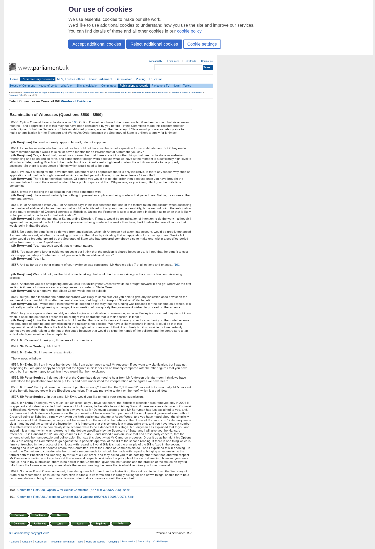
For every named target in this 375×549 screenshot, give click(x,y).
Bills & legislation (87, 85)
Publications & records (134, 85)
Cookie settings (202, 44)
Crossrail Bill (15, 95)
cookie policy (189, 31)
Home (14, 79)
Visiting (141, 79)
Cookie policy (144, 541)
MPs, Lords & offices (71, 79)
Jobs (80, 541)
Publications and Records (90, 92)
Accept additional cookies (96, 44)
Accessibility (155, 61)
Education (156, 79)
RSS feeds (190, 61)
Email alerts (173, 61)
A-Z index (14, 541)
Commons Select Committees (186, 92)
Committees (109, 85)
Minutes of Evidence (76, 101)
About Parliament (100, 79)
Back (126, 489)
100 (74, 122)
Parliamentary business (38, 79)
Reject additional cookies (154, 44)
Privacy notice (128, 541)
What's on (67, 85)
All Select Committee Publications (150, 92)
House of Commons (22, 85)
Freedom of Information (62, 541)
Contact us (207, 61)
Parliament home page (35, 92)
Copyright (114, 541)
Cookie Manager (160, 541)
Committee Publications (118, 92)
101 (177, 264)
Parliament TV (160, 85)
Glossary (27, 541)
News (176, 85)
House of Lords (48, 85)
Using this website (95, 541)
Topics (187, 85)
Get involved (124, 79)
